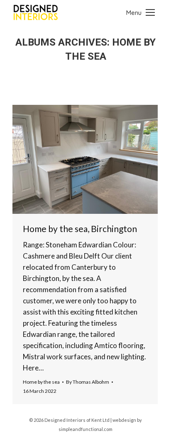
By (87, 382)
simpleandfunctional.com (85, 429)
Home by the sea (41, 382)
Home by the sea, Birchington (80, 228)
